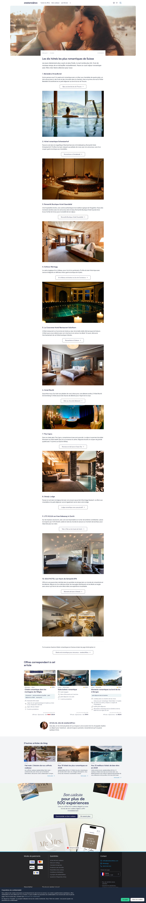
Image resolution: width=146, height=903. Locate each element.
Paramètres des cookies (57, 870)
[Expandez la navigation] (70, 2)
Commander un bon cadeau (66, 816)
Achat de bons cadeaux (56, 860)
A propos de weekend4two (58, 874)
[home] (31, 3)
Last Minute (64, 3)
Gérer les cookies (137, 899)
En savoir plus (85, 816)
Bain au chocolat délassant (72, 401)
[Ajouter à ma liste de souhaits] (53, 672)
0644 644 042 (107, 866)
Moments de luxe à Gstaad (72, 591)
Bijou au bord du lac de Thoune (72, 86)
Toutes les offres (45, 3)
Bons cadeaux (55, 3)
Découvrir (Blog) (55, 863)
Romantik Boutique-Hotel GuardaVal (72, 217)
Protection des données (57, 867)
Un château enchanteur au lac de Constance (72, 277)
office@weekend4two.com (110, 861)
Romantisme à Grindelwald (72, 154)
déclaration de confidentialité (32, 896)
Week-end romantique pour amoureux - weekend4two (72, 652)
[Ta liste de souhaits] (117, 2)
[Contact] (114, 2)
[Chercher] (120, 2)
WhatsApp (106, 863)
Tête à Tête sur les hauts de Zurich (72, 529)
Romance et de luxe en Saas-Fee (72, 447)
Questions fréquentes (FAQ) (58, 877)
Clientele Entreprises (56, 865)
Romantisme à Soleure (72, 340)
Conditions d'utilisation (56, 872)
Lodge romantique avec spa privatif (72, 507)
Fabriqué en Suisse (74, 847)
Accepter (125, 899)
